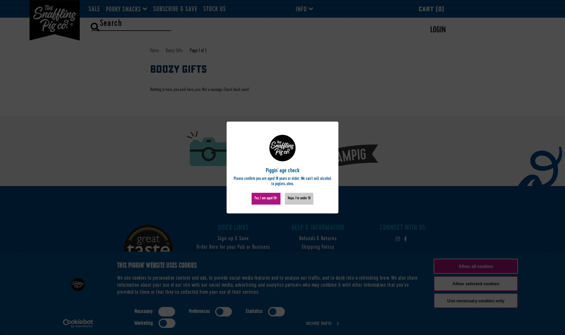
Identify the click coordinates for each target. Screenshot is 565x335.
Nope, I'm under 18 (299, 198)
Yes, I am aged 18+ (266, 198)
